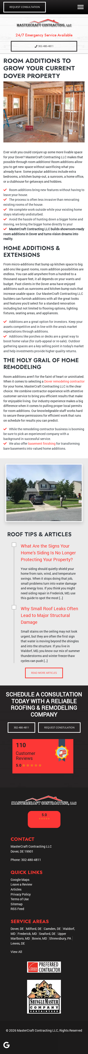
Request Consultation (24, 7)
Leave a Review (21, 884)
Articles (16, 889)
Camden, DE (52, 928)
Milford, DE (34, 928)
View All (16, 952)
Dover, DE (17, 928)
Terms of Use (20, 899)
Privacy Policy (21, 894)
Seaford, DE (47, 933)
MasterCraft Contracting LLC (37, 1030)
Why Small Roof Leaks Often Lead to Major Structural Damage (49, 615)
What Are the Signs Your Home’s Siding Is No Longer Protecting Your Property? (48, 552)
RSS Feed (17, 909)
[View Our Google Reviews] (6, 1046)
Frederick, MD (27, 933)
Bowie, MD (39, 938)
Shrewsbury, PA (60, 938)
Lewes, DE (18, 943)
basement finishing (42, 443)
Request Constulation (59, 727)
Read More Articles (44, 672)
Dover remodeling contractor (64, 381)
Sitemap (17, 904)
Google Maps (20, 879)
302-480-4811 (45, 46)
